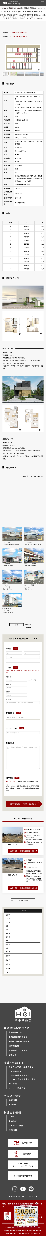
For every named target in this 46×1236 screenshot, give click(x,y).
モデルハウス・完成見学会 (21, 1067)
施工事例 (13, 1083)
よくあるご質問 (16, 1125)
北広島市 (8, 960)
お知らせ (13, 1121)
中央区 (8, 919)
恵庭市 (8, 956)
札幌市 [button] (8, 915)
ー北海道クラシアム (20, 1075)
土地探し (13, 1104)
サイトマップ (34, 1196)
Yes (38, 18)
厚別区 (8, 933)
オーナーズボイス (17, 1088)
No (41, 18)
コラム (12, 1116)
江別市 (8, 964)
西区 (7, 941)
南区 (7, 948)
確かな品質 (14, 1046)
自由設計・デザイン (18, 1050)
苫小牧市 (8, 968)
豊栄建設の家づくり (18, 1037)
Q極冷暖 (13, 1055)
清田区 (8, 952)
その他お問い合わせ (23, 1175)
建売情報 (13, 1100)
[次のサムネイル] (44, 74)
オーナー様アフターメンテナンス (23, 1164)
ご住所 (22, 670)
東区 (7, 930)
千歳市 (8, 972)
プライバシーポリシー (12, 782)
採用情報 (13, 1130)
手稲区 (8, 944)
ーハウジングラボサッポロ (23, 1079)
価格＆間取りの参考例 (19, 1041)
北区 (7, 926)
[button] (43, 3)
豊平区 (8, 937)
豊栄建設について (17, 1032)
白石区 (8, 922)
